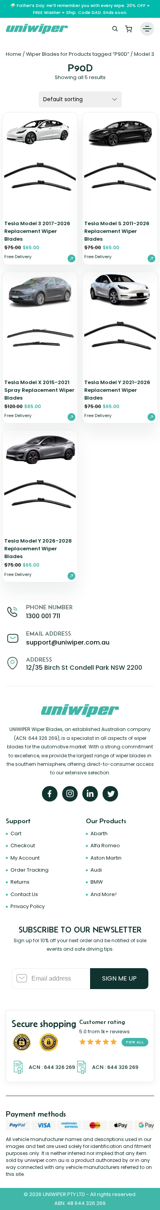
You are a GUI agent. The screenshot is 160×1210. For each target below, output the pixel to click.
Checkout (22, 845)
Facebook (49, 793)
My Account (25, 858)
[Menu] (147, 29)
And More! (103, 894)
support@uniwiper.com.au (68, 642)
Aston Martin (106, 858)
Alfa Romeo (105, 845)
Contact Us (24, 894)
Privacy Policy (27, 906)
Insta (70, 793)
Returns (20, 882)
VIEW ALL (135, 1042)
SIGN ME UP (119, 978)
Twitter (110, 793)
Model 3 (144, 54)
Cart (128, 28)
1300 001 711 (43, 616)
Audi (96, 870)
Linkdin (90, 793)
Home (13, 54)
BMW (96, 882)
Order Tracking (29, 870)
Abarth (99, 833)
